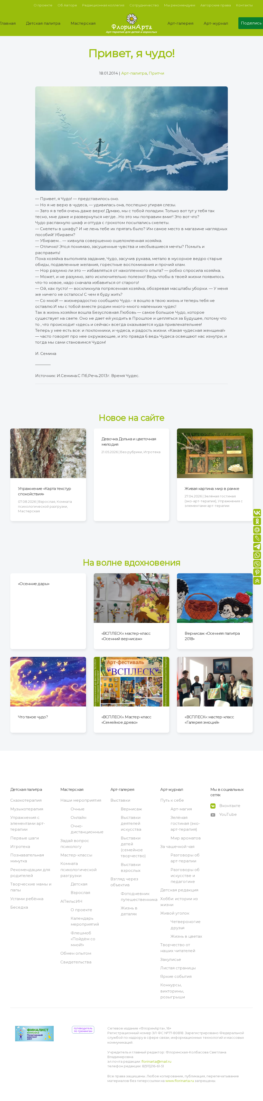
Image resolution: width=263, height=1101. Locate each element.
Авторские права (215, 5)
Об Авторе (67, 5)
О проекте (43, 5)
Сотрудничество (144, 5)
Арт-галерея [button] (180, 23)
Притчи (156, 73)
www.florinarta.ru (179, 1081)
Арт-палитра (134, 73)
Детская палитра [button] (43, 23)
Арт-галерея (122, 789)
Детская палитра (26, 789)
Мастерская (71, 789)
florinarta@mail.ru (156, 1061)
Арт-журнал (171, 789)
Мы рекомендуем (179, 5)
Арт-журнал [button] (216, 23)
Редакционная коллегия (103, 5)
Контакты (244, 5)
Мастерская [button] (83, 23)
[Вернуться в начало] (131, 23)
